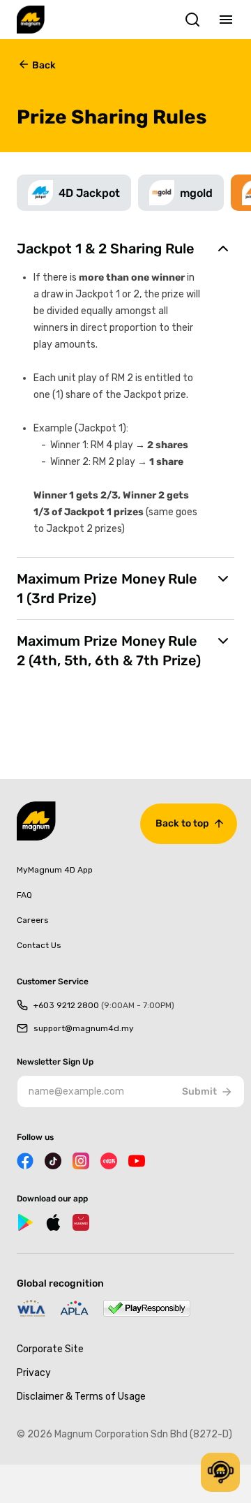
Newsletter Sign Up (55, 1062)
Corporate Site (50, 1349)
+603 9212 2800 (103, 1005)
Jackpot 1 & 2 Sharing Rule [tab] (106, 248)
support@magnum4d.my (83, 1028)
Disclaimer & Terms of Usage (81, 1396)
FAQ (24, 895)
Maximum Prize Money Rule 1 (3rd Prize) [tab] (107, 588)
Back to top (182, 823)
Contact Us (39, 945)
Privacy (34, 1373)
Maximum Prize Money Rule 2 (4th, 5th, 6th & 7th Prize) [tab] (109, 650)
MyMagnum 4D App (55, 870)
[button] (220, 1472)
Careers (33, 920)
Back (44, 65)
